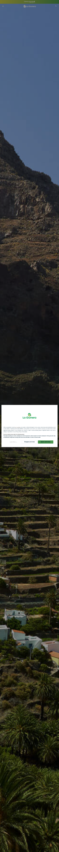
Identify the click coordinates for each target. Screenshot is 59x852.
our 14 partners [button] (18, 427)
